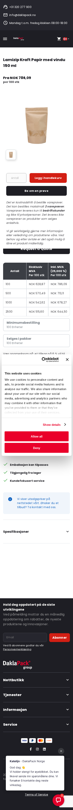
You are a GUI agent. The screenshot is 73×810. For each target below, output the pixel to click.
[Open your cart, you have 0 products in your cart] (59, 39)
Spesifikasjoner (16, 531)
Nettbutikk (13, 680)
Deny (36, 447)
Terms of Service (36, 794)
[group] (11, 155)
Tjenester (12, 694)
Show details (52, 424)
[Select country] (66, 38)
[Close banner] (67, 359)
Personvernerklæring (17, 649)
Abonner (59, 637)
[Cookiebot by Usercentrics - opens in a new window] (43, 359)
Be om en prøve (36, 191)
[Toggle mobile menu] (5, 39)
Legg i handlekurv (48, 178)
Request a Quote (36, 248)
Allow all (36, 436)
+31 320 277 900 (20, 7)
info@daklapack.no (22, 15)
